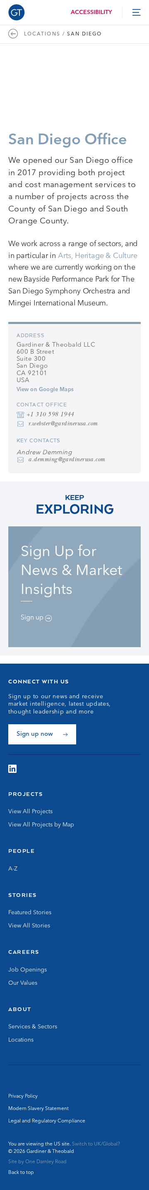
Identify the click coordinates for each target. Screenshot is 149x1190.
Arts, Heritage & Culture (97, 256)
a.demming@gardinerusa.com (66, 460)
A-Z (12, 869)
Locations (21, 1040)
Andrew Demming (44, 453)
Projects (25, 794)
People (21, 850)
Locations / (44, 34)
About (19, 1009)
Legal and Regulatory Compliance (46, 1121)
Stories (22, 895)
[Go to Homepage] (16, 12)
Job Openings (27, 970)
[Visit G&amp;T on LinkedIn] (12, 769)
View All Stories (29, 926)
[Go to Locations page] (15, 34)
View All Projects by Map (41, 825)
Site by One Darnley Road (37, 1161)
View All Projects (30, 811)
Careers (23, 951)
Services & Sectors (32, 1027)
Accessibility (91, 12)
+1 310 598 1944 (50, 415)
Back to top (21, 1172)
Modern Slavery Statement (38, 1108)
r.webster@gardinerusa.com (62, 424)
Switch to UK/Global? (96, 1144)
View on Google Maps (45, 389)
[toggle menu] (136, 12)
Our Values (22, 983)
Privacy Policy (23, 1096)
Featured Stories (29, 912)
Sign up (33, 618)
